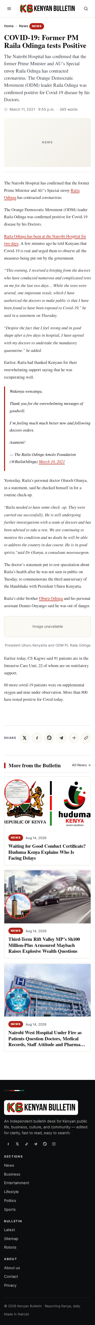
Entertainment (16, 1183)
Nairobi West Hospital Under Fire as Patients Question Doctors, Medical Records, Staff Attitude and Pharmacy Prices (46, 1041)
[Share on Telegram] (61, 738)
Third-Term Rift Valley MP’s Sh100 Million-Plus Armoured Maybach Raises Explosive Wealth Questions (44, 945)
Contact (11, 1277)
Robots (10, 1247)
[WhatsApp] (45, 1144)
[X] (17, 1144)
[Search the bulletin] (86, 9)
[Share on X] (24, 738)
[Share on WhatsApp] (49, 738)
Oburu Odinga (51, 598)
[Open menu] (9, 9)
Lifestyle (11, 1192)
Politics (10, 1200)
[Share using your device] (74, 738)
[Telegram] (35, 1144)
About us (12, 1268)
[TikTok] (26, 1144)
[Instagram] (54, 1144)
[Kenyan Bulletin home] (46, 8)
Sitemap (11, 1238)
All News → (81, 765)
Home (9, 26)
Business (12, 1174)
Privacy (10, 1285)
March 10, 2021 (52, 461)
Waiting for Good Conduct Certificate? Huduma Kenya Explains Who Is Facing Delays (47, 851)
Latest (9, 1230)
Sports (10, 1209)
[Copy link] (86, 738)
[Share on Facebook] (37, 738)
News (23, 26)
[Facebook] (8, 1144)
